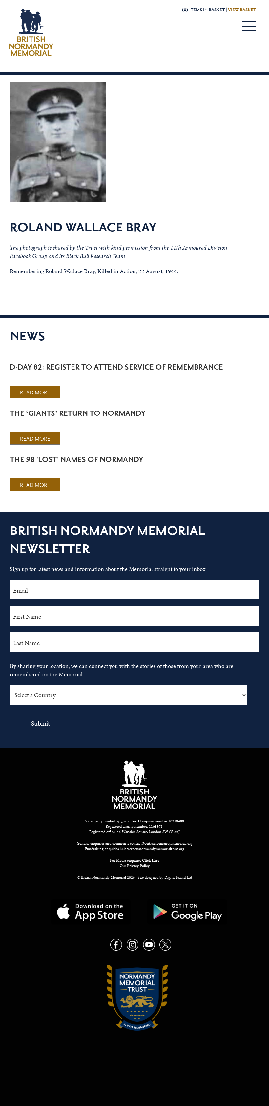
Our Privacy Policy (135, 865)
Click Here (150, 860)
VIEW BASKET (242, 10)
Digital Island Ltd (178, 877)
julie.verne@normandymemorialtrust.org (152, 848)
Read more (35, 392)
